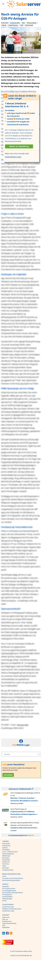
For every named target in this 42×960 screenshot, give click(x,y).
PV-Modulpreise (7, 895)
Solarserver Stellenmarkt (20, 789)
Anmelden (8, 775)
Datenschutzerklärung (9, 923)
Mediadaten (6, 927)
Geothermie (6, 862)
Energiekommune (7, 870)
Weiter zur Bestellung (19, 146)
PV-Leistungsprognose (9, 891)
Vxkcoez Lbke (22, 725)
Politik (3, 25)
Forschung (5, 864)
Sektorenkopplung (8, 854)
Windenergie (6, 856)
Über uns (5, 919)
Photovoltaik (31, 23)
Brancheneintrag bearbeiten (11, 880)
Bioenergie (5, 858)
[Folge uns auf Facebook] (7, 934)
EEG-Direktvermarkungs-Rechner (12, 893)
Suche (4, 876)
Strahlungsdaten (7, 897)
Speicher (5, 848)
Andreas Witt (15, 23)
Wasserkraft (6, 860)
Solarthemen (13, 25)
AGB (3, 925)
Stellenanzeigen (7, 899)
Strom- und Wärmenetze (10, 852)
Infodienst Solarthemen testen (11, 909)
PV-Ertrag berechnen (8, 889)
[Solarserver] (24, 4)
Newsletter (5, 886)
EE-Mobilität (6, 850)
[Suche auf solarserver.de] (38, 754)
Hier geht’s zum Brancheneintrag (12, 878)
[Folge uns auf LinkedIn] (3, 934)
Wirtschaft (29, 25)
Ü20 (21, 25)
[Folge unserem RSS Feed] (11, 934)
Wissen (4, 901)
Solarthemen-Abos (8, 907)
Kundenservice (6, 921)
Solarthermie (6, 846)
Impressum (5, 917)
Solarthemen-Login (13, 157)
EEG (23, 23)
